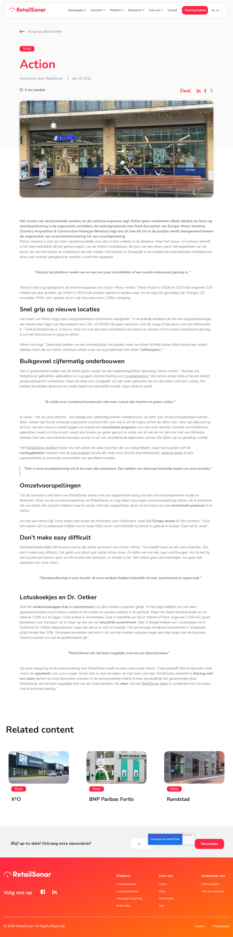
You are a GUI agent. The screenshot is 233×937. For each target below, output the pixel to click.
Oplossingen (75, 10)
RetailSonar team (154, 683)
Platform (116, 10)
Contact (172, 10)
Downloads (166, 898)
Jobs (161, 906)
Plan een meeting (213, 891)
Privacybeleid (221, 926)
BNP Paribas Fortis (111, 799)
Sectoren (96, 10)
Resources (134, 10)
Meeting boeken (195, 10)
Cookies (199, 926)
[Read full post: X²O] (39, 767)
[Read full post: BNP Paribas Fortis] (116, 767)
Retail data (123, 906)
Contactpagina (210, 884)
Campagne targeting (129, 898)
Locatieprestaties (127, 891)
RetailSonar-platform (42, 447)
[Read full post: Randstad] (194, 767)
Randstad (178, 799)
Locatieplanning (126, 884)
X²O (16, 799)
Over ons (154, 10)
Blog (162, 891)
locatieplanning (136, 376)
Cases (162, 884)
